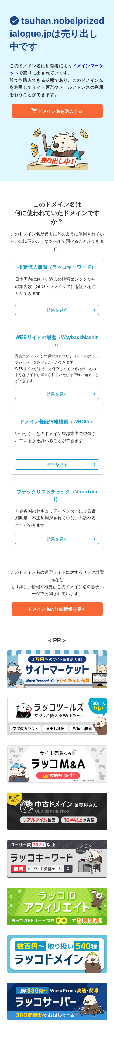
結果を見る (57, 310)
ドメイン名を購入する (60, 111)
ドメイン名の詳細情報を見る (57, 609)
